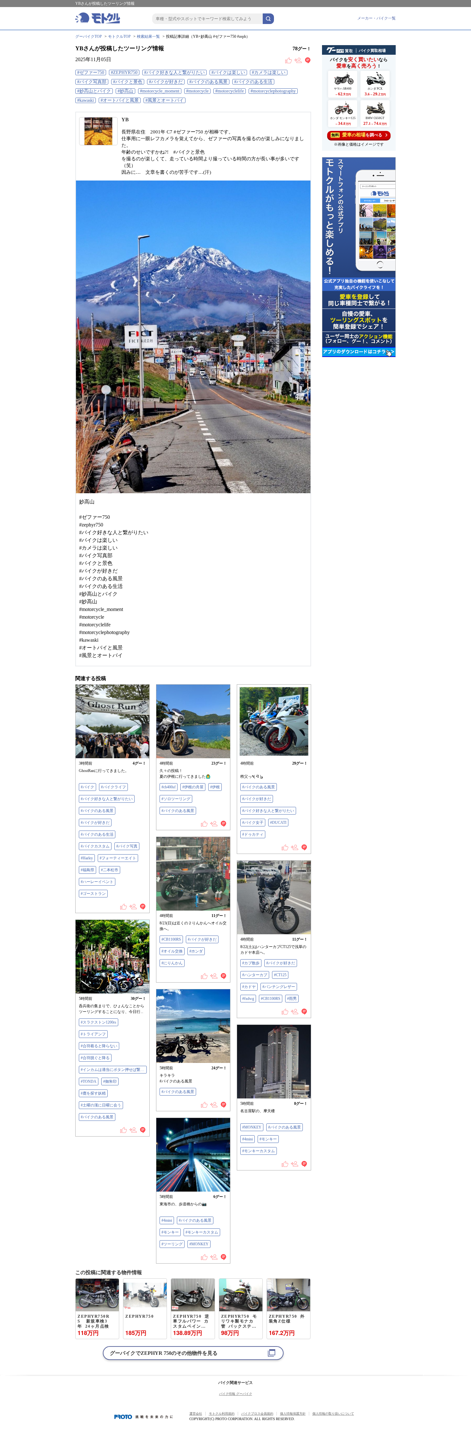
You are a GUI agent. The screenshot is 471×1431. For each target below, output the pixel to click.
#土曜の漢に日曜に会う (101, 1105)
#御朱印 (110, 1081)
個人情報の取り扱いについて (333, 1413)
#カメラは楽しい (268, 72)
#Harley (87, 858)
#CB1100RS (171, 939)
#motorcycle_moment (159, 91)
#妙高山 (125, 91)
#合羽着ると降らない (99, 1046)
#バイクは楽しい (228, 72)
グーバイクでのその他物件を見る (164, 1353)
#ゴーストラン (93, 893)
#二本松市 (109, 870)
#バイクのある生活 (253, 81)
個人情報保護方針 (293, 1413)
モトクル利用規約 (222, 1413)
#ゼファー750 (90, 72)
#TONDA (88, 1081)
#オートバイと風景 (120, 100)
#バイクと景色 (127, 81)
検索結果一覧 (148, 36)
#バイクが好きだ (166, 81)
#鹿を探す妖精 (93, 1093)
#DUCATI (278, 822)
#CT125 (280, 975)
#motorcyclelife (229, 91)
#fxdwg (248, 998)
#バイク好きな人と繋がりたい (174, 72)
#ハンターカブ (254, 975)
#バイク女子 (252, 822)
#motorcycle (197, 91)
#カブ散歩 (251, 963)
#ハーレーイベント (97, 882)
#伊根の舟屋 (192, 787)
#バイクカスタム (95, 846)
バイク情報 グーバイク (235, 1393)
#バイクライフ (113, 787)
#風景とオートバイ (164, 100)
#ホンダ (196, 951)
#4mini (247, 1139)
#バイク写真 (126, 846)
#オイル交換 (172, 951)
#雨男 (292, 998)
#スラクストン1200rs (98, 1022)
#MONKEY (251, 1127)
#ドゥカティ (252, 834)
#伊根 (215, 787)
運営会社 (195, 1413)
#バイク (87, 787)
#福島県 (87, 870)
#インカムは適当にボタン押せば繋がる (114, 1069)
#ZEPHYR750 (124, 72)
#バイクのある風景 (208, 81)
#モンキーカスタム (258, 1151)
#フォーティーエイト (118, 858)
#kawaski (85, 100)
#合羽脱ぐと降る (95, 1058)
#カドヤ (249, 987)
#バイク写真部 (91, 81)
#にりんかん (172, 963)
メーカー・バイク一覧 (376, 18)
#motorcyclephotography (273, 91)
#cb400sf (168, 787)
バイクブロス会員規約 (257, 1413)
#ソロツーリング (175, 799)
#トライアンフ (93, 1034)
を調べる (356, 134)
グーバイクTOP (88, 36)
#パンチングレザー (278, 987)
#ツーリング (172, 1244)
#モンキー (268, 1139)
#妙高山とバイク (94, 91)
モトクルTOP (119, 36)
